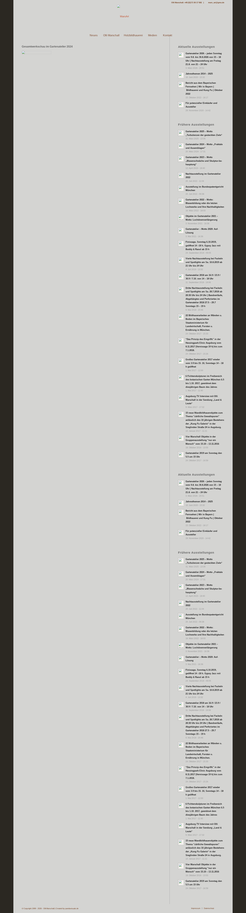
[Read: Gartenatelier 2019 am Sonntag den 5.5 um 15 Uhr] (181, 455)
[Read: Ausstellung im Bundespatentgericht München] (181, 188)
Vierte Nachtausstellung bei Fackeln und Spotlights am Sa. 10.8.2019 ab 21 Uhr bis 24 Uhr (204, 262)
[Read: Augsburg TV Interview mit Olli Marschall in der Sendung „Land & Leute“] (181, 398)
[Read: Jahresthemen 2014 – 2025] (181, 75)
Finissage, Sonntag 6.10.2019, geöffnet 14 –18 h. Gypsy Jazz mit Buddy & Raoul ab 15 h (203, 245)
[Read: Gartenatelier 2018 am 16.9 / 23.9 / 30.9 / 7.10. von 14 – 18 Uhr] (181, 277)
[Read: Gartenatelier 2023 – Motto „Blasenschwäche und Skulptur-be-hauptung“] (181, 159)
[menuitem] (78, 35)
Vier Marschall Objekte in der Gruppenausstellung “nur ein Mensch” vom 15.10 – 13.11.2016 (202, 440)
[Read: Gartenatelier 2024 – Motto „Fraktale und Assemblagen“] (181, 146)
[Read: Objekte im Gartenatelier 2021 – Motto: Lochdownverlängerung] (181, 218)
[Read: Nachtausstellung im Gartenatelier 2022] (181, 175)
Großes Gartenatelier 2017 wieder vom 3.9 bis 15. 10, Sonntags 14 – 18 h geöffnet (204, 363)
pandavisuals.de (71, 908)
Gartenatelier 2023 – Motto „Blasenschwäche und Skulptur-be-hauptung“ (204, 161)
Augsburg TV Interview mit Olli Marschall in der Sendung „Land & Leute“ (204, 400)
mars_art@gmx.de (216, 3)
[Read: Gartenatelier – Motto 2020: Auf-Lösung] (181, 231)
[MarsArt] (123, 16)
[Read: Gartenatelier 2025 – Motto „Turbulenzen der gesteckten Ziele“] (181, 133)
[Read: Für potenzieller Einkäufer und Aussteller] (181, 105)
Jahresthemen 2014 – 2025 (199, 73)
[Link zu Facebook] (22, 2)
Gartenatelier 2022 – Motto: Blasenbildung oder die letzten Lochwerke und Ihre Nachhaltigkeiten (205, 203)
